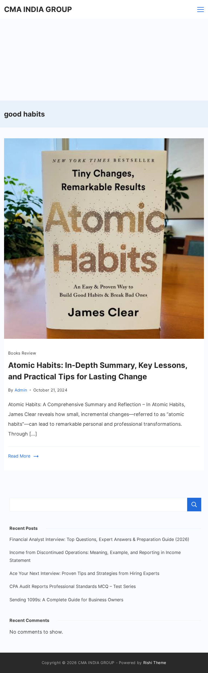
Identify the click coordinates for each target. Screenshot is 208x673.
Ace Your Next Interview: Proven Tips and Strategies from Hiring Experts (84, 573)
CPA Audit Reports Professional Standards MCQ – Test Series (72, 586)
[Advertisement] (104, 60)
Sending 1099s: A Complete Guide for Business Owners (66, 599)
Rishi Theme (155, 662)
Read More (19, 456)
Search (194, 504)
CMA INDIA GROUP (38, 9)
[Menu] (200, 9)
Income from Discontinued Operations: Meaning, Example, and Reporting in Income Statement (95, 556)
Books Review (22, 353)
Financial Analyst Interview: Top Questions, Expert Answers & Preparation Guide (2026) (99, 539)
